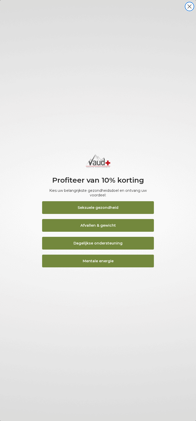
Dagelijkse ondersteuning (98, 243)
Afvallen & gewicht (98, 225)
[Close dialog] (189, 6)
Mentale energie (98, 261)
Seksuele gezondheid (98, 207)
